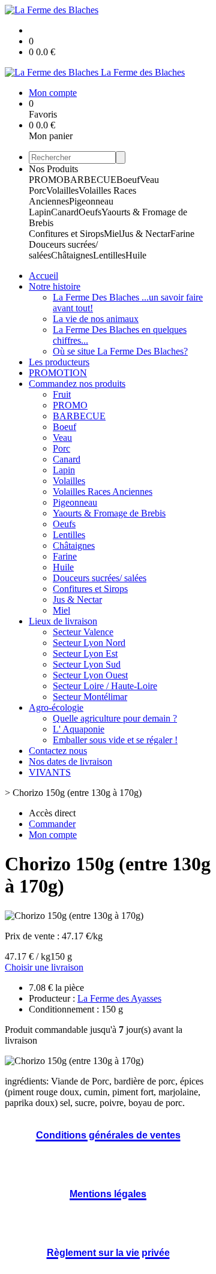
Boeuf (128, 180)
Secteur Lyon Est (85, 653)
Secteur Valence (83, 632)
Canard (65, 212)
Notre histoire (54, 286)
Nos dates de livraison (70, 761)
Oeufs (90, 212)
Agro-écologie (56, 707)
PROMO (46, 180)
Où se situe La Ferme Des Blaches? (120, 351)
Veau (149, 180)
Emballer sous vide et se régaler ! (115, 740)
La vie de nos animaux (96, 319)
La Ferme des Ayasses (119, 998)
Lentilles (109, 255)
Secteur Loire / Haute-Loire (105, 686)
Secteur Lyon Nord (89, 643)
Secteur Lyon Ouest (90, 675)
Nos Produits (53, 169)
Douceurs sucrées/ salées (99, 578)
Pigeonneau (91, 201)
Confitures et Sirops (66, 234)
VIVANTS (50, 772)
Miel (112, 234)
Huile (135, 255)
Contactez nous (58, 751)
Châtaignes (72, 255)
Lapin (40, 212)
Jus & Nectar (145, 234)
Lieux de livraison (63, 621)
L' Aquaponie (78, 729)
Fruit (62, 394)
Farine (182, 234)
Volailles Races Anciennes (102, 491)
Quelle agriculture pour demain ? (115, 718)
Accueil (43, 276)
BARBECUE (90, 180)
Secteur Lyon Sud (87, 664)
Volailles (62, 190)
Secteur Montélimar (90, 697)
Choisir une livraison (44, 967)
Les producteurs (59, 362)
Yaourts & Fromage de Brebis (109, 513)
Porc (37, 190)
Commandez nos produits (77, 383)
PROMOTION (58, 373)
